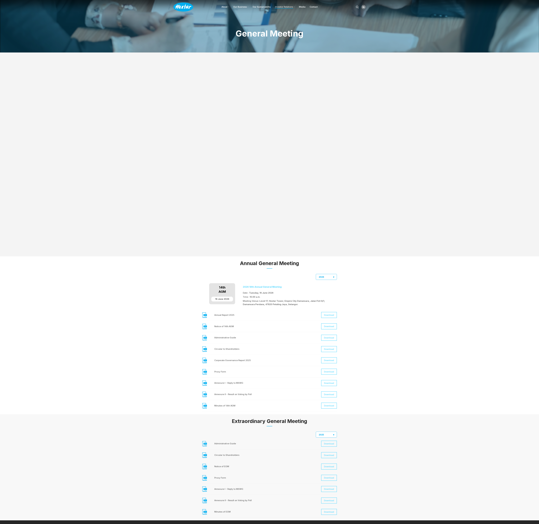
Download (329, 315)
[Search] (357, 7)
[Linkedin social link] (363, 7)
